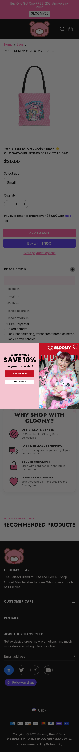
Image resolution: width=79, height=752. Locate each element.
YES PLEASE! (20, 373)
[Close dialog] (75, 346)
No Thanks (20, 381)
